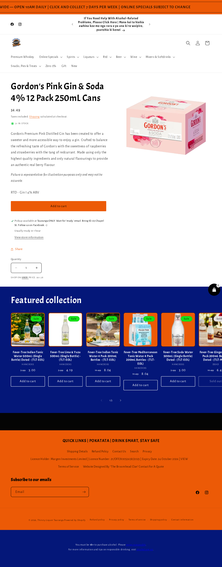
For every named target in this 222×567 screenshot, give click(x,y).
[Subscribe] (84, 492)
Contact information (182, 519)
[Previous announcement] (72, 24)
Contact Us (119, 451)
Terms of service (137, 519)
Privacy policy (116, 519)
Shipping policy (158, 519)
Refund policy (97, 519)
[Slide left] (101, 400)
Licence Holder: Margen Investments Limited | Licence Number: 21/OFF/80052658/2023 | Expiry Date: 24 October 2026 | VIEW (109, 459)
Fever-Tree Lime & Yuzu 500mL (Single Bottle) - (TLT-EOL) (65, 356)
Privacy (147, 451)
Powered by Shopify (75, 520)
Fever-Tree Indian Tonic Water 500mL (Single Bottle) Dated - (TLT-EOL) (27, 356)
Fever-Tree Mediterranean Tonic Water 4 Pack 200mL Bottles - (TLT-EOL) (140, 358)
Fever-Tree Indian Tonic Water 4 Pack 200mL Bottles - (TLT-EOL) (103, 356)
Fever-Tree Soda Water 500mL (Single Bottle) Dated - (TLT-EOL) (178, 356)
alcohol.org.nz (145, 549)
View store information (29, 237)
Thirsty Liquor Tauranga (51, 520)
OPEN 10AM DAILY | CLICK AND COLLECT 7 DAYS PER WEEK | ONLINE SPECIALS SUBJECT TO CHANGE (97, 7)
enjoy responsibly (136, 544)
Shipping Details (77, 451)
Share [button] (19, 249)
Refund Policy (100, 451)
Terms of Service (68, 466)
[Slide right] (120, 400)
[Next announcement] (149, 24)
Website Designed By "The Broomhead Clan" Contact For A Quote (123, 466)
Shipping (34, 116)
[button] (50, 57)
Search (134, 451)
